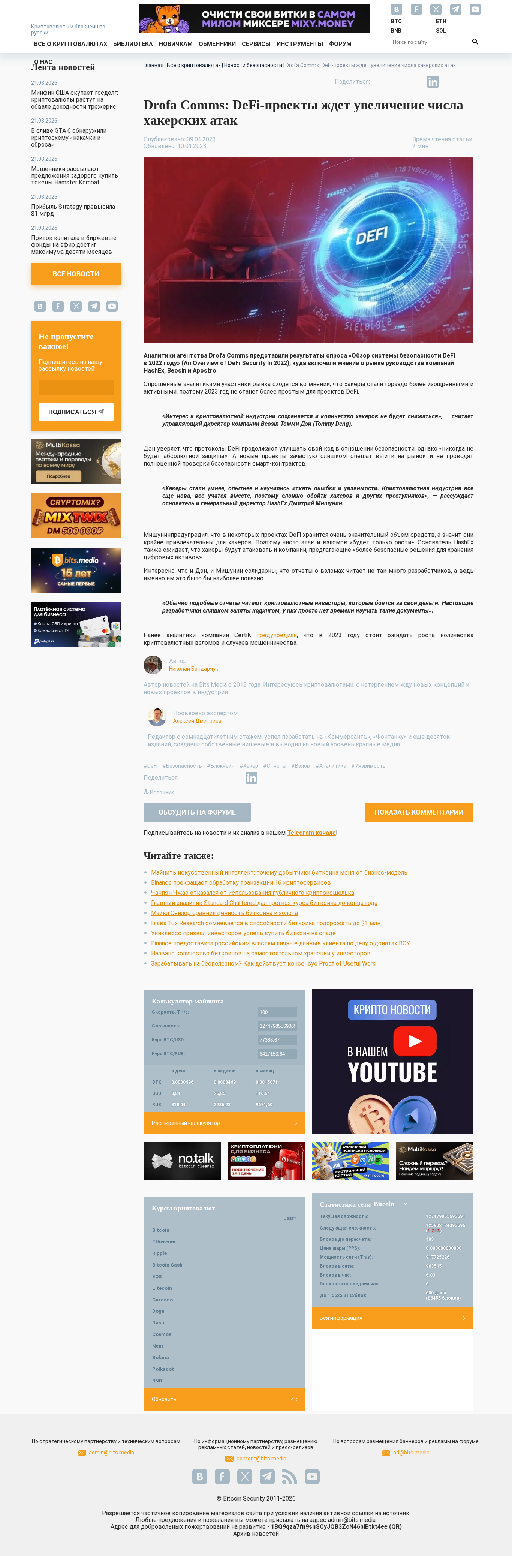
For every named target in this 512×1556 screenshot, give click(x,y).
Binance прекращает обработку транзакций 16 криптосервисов (241, 882)
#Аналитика (331, 766)
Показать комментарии (419, 812)
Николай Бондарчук (193, 669)
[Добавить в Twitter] (398, 82)
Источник (162, 792)
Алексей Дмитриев (197, 721)
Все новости (76, 274)
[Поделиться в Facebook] (381, 82)
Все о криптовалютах (70, 44)
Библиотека (133, 44)
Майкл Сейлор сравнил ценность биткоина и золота (224, 913)
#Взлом (301, 766)
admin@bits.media (111, 1453)
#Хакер (249, 766)
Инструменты (300, 44)
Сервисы (256, 44)
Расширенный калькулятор (186, 1123)
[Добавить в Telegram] (416, 82)
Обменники (217, 44)
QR (395, 1526)
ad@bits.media (411, 1453)
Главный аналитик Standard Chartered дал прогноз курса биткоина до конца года (264, 902)
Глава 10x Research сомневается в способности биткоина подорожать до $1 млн (265, 923)
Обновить (164, 1399)
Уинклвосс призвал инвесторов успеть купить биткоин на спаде (243, 933)
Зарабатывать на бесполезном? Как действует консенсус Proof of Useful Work (263, 963)
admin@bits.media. (352, 1519)
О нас (43, 62)
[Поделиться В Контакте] (450, 82)
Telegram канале (311, 832)
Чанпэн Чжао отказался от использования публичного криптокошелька (252, 892)
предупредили (276, 635)
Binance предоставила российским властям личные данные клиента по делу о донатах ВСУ (280, 943)
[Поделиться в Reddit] (467, 82)
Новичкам (176, 44)
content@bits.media (261, 1459)
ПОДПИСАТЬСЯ (72, 412)
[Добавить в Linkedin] (433, 82)
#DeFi (150, 766)
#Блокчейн (221, 766)
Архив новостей (256, 1533)
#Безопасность (182, 766)
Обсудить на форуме (197, 812)
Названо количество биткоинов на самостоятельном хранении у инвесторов (261, 953)
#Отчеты (274, 766)
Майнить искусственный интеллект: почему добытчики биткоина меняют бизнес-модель (279, 872)
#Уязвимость (368, 766)
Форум (340, 44)
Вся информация (341, 1318)
